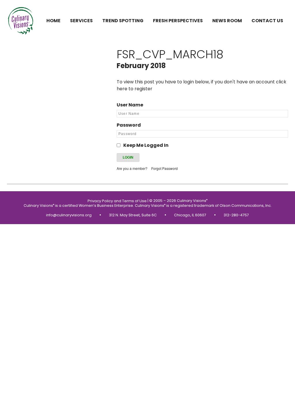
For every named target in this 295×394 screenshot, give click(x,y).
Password (129, 125)
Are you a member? (132, 168)
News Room (227, 20)
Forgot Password (164, 168)
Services (81, 20)
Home (53, 20)
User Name (130, 105)
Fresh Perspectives (178, 20)
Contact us (267, 20)
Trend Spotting (122, 20)
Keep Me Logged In (146, 145)
